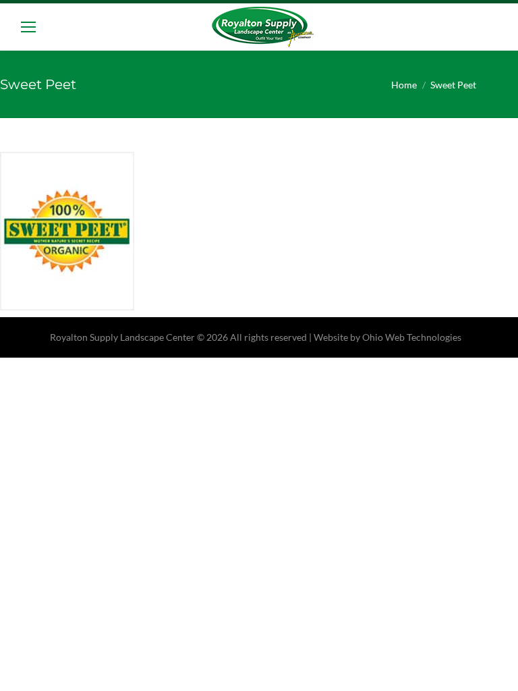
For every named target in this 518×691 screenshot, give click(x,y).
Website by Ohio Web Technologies (387, 337)
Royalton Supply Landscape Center (122, 337)
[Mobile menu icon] (28, 27)
